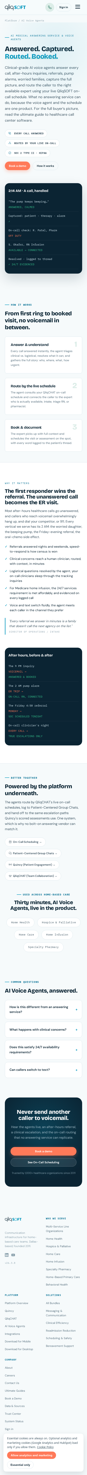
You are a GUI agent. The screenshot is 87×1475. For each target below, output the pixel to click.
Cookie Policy (45, 1447)
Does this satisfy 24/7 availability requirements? (34, 1049)
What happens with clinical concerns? (38, 1030)
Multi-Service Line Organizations (57, 1229)
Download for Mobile (18, 1341)
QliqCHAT (11, 1318)
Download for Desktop (19, 1349)
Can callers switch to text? (30, 1070)
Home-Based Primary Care (63, 1277)
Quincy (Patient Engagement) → (34, 864)
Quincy (9, 1311)
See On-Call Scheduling (43, 1162)
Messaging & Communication (56, 1313)
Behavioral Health (57, 1284)
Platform (11, 20)
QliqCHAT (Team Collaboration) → (35, 876)
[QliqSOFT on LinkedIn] (6, 1255)
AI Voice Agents (15, 1326)
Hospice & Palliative (59, 922)
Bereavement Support (60, 1346)
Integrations (12, 1334)
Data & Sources (15, 1406)
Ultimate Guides (15, 1390)
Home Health (20, 922)
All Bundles (53, 1303)
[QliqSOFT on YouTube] (13, 1255)
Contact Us (12, 1383)
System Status (14, 1421)
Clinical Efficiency (57, 1323)
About (9, 1367)
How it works (45, 166)
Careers (10, 1375)
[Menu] (77, 7)
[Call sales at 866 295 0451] (49, 7)
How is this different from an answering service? (39, 1009)
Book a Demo (13, 1398)
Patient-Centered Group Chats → (35, 853)
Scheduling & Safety (59, 1338)
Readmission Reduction (61, 1330)
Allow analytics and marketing (31, 1455)
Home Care (26, 934)
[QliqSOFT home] (15, 7)
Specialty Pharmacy (43, 947)
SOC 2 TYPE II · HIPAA (30, 152)
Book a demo (17, 166)
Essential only (20, 1464)
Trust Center (13, 1414)
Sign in (63, 7)
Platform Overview (16, 1303)
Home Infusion (57, 934)
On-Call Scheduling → (27, 842)
